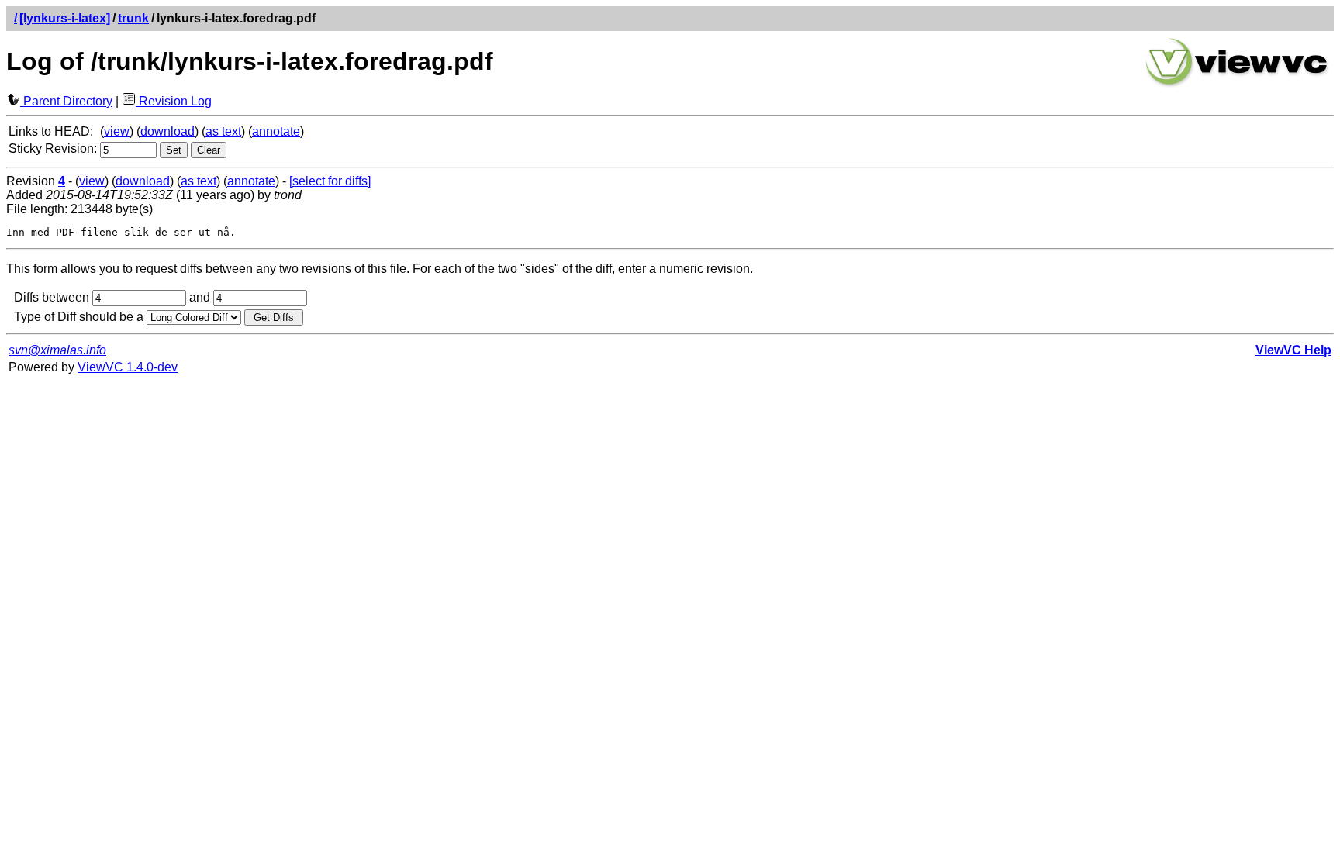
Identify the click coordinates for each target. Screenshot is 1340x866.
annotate (276, 131)
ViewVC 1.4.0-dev (128, 367)
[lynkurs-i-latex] (64, 18)
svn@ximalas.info (57, 350)
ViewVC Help (1293, 350)
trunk (133, 18)
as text (223, 131)
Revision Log (174, 101)
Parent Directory (66, 101)
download (167, 131)
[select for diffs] (330, 181)
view (117, 131)
